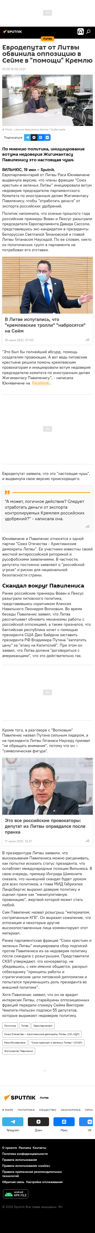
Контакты (39, 1148)
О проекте (9, 1148)
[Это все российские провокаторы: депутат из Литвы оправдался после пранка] (47, 786)
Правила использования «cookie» (26, 1166)
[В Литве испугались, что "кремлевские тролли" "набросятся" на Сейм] (47, 285)
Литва (24, 1025)
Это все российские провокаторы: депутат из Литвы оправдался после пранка (45, 826)
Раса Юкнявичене (14, 1042)
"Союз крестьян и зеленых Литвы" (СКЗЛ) (56, 1042)
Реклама (25, 1148)
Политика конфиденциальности (25, 1154)
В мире (7, 1110)
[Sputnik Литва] (13, 33)
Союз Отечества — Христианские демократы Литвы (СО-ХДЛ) (42, 1034)
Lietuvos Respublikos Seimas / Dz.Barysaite (39, 129)
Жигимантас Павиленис (18, 1051)
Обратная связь (13, 1182)
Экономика (71, 1110)
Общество (47, 1110)
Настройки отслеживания (44, 1182)
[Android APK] (16, 1194)
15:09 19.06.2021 (14, 69)
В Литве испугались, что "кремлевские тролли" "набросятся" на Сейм (45, 325)
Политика (10, 1025)
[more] (87, 339)
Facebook (40, 383)
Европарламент (43, 1025)
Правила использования (19, 1160)
